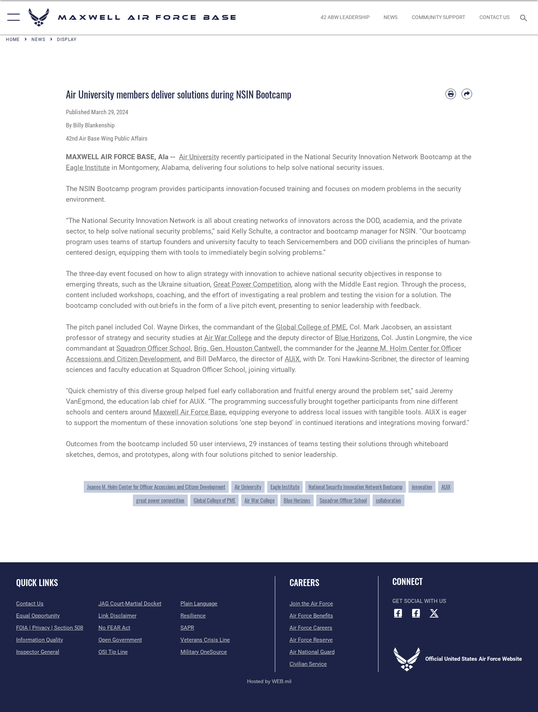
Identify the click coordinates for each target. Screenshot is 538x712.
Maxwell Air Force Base (189, 412)
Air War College (228, 337)
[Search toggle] (524, 17)
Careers (304, 582)
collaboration (388, 500)
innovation (422, 487)
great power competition (160, 500)
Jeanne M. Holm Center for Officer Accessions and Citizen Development (156, 487)
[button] (12, 17)
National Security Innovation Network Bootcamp (356, 487)
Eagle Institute (88, 167)
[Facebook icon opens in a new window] (397, 612)
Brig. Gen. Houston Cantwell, (238, 348)
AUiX (292, 359)
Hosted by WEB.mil (269, 681)
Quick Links (37, 582)
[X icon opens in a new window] (434, 612)
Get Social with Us (419, 601)
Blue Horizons (356, 337)
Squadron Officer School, (154, 348)
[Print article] (450, 94)
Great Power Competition (252, 284)
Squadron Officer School (343, 500)
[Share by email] (467, 94)
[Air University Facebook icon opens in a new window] (416, 612)
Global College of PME (311, 327)
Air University (199, 157)
